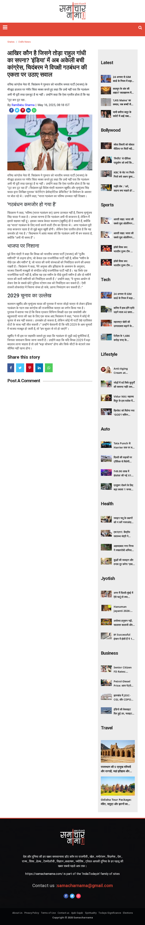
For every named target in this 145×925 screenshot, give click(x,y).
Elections (128, 912)
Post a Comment (23, 380)
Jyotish (108, 578)
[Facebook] (66, 896)
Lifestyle (109, 354)
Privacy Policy (31, 912)
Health (107, 503)
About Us (17, 912)
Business (109, 653)
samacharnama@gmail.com (72, 885)
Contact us (63, 912)
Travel (107, 727)
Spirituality (90, 912)
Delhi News (25, 41)
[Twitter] (72, 896)
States (11, 41)
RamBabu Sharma (23, 105)
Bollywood (110, 130)
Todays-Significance (109, 912)
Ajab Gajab (77, 912)
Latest (107, 62)
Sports (107, 205)
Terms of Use (48, 912)
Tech (105, 279)
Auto (105, 429)
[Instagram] (78, 896)
